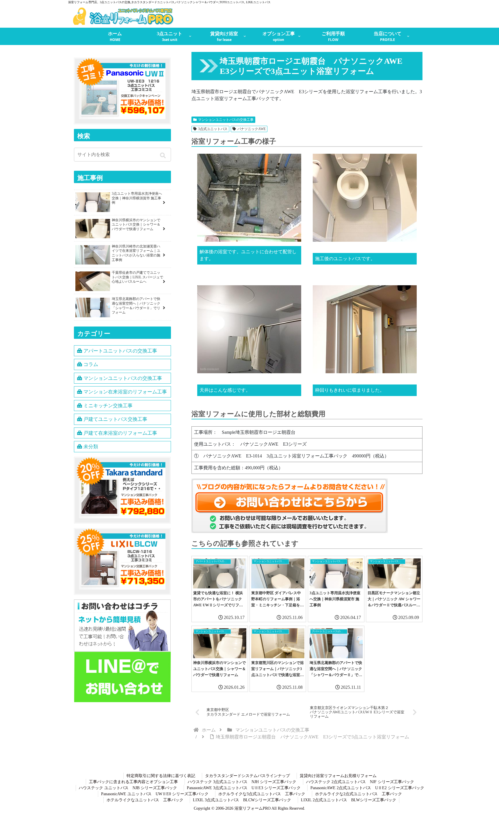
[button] (164, 155)
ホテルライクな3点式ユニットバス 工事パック (261, 794)
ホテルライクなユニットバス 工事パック (145, 800)
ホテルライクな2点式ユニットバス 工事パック (358, 794)
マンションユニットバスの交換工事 (226, 120)
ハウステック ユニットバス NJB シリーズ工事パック (128, 788)
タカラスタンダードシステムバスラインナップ (247, 776)
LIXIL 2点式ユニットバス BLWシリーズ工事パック (348, 800)
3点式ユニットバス (213, 129)
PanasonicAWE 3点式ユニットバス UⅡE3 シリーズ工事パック (244, 788)
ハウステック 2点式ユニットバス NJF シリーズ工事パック (360, 782)
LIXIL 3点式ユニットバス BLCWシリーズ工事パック (242, 800)
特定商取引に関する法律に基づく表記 (160, 776)
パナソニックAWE (251, 129)
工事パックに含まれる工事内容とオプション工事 (133, 782)
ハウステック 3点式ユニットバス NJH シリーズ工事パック (242, 782)
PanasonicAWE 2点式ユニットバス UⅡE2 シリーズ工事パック (367, 788)
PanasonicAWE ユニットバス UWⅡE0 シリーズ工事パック (154, 794)
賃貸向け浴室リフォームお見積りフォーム (338, 776)
